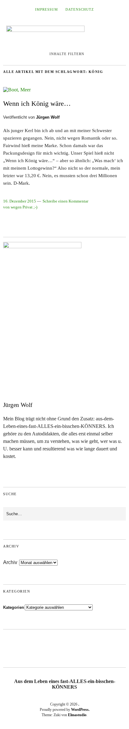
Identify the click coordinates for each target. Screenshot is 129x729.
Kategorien (13, 607)
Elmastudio (77, 715)
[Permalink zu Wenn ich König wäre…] (17, 89)
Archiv (10, 562)
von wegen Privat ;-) (20, 207)
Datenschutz (79, 9)
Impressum (46, 9)
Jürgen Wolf (47, 117)
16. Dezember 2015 (19, 201)
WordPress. (80, 709)
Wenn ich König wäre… (37, 103)
